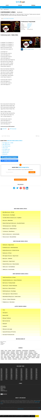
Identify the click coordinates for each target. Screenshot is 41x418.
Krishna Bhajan (32, 350)
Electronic (26, 353)
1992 (31, 375)
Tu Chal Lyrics (8, 231)
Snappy (28, 27)
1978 (1, 374)
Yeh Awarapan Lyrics (9, 225)
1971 (6, 373)
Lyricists (2, 344)
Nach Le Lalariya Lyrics (11, 234)
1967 (26, 372)
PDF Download (13, 128)
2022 (21, 379)
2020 (11, 379)
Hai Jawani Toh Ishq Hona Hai (8, 334)
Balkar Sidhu (29, 24)
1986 (1, 375)
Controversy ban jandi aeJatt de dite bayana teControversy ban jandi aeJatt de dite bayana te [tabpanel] (8, 83)
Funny (10, 354)
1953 (36, 370)
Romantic (25, 357)
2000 (31, 376)
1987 (6, 375)
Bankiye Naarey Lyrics (11, 250)
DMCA (2, 388)
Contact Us (2, 389)
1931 (6, 368)
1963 (6, 372)
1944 (31, 369)
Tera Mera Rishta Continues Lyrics (12, 217)
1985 (36, 374)
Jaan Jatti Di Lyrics (6, 144)
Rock (21, 357)
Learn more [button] (33, 415)
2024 (31, 379)
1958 (21, 371)
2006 (21, 377)
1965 (16, 372)
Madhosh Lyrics (10, 228)
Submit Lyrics (3, 386)
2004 (11, 377)
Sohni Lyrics (8, 244)
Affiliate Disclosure (4, 390)
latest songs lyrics (23, 167)
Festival (36, 353)
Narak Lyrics (7, 253)
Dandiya (8, 353)
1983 (26, 374)
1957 (16, 371)
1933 (16, 368)
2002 (1, 377)
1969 (36, 372)
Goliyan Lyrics (9, 261)
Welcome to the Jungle (7, 329)
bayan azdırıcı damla (9, 362)
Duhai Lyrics (4, 154)
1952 (31, 370)
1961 (36, 371)
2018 (1, 379)
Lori (2, 356)
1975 (26, 373)
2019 (6, 379)
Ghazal (14, 354)
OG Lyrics (9, 299)
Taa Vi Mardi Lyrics (6, 146)
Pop (28, 28)
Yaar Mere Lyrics (5, 150)
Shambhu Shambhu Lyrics (12, 280)
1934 (21, 368)
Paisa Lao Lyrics (9, 236)
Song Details (11, 18)
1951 (26, 370)
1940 (11, 369)
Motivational (13, 356)
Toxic (4, 309)
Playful (35, 356)
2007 (26, 377)
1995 (6, 376)
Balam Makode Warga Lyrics (12, 296)
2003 (6, 377)
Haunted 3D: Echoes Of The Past (9, 331)
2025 (36, 379)
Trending (33, 5)
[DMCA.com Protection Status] (4, 394)
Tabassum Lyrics (9, 214)
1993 (36, 375)
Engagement (31, 353)
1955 (6, 371)
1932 (11, 368)
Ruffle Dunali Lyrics (9, 291)
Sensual (33, 357)
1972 (11, 373)
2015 (26, 378)
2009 (36, 377)
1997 (16, 376)
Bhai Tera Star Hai (6, 320)
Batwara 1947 (5, 315)
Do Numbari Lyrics (10, 247)
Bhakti (2, 350)
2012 (11, 378)
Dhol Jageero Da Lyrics (10, 255)
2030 (21, 380)
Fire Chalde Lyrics (6, 149)
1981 (16, 374)
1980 (11, 374)
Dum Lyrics (8, 220)
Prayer (5, 357)
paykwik (15, 362)
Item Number (34, 354)
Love (5, 356)
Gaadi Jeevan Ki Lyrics (9, 277)
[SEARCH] (39, 7)
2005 (16, 377)
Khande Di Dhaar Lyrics (11, 264)
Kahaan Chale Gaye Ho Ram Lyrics (13, 223)
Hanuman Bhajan (25, 350)
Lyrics (5, 18)
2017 (36, 378)
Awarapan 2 (5, 312)
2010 (1, 378)
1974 (21, 373)
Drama (18, 353)
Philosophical (30, 356)
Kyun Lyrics (7, 258)
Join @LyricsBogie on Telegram (10, 157)
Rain (13, 357)
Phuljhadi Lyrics (8, 302)
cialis (5, 362)
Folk (2, 354)
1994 (1, 376)
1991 (26, 375)
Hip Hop (26, 354)
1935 (26, 368)
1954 (1, 371)
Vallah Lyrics (8, 269)
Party (25, 356)
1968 (31, 372)
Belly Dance (3, 353)
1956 (11, 371)
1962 (1, 372)
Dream (22, 353)
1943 (26, 369)
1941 (16, 369)
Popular (20, 5)
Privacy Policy (3, 387)
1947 (6, 370)
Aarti (6, 350)
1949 (16, 370)
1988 (11, 375)
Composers (3, 343)
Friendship (6, 354)
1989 (16, 375)
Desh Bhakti (13, 353)
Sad (29, 357)
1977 (36, 373)
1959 (26, 371)
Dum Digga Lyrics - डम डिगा (7, 142)
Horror (30, 354)
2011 (6, 378)
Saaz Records (29, 23)
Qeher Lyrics (9, 266)
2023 (26, 379)
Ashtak (10, 350)
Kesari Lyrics (9, 288)
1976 (31, 373)
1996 (11, 376)
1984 (31, 374)
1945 (36, 369)
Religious (17, 357)
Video (7, 18)
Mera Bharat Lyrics (8, 212)
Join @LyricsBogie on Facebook (10, 160)
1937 (36, 368)
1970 (1, 373)
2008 (31, 377)
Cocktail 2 (5, 326)
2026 (1, 380)
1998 (21, 376)
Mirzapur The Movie (7, 318)
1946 (1, 370)
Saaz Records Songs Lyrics (14, 140)
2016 (31, 378)
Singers (2, 342)
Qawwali (9, 357)
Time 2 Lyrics (5, 147)
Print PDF (4, 128)
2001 (36, 376)
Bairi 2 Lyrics (9, 282)
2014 (21, 378)
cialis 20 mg (2, 362)
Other (21, 356)
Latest (7, 5)
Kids (38, 354)
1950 (21, 370)
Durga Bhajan (19, 350)
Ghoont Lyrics (10, 285)
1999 (26, 376)
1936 (31, 368)
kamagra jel (19, 362)
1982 (21, 374)
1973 (16, 373)
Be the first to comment (20, 179)
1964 (11, 372)
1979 (6, 374)
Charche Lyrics (5, 152)
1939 (6, 369)
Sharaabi (37, 357)
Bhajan (14, 350)
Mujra (18, 356)
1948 (11, 370)
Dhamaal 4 (5, 323)
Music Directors (3, 341)
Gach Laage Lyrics (10, 293)
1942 (21, 369)
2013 (16, 378)
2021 (16, 379)
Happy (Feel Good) (20, 354)
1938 (1, 369)
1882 (1, 368)
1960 (31, 371)
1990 (21, 375)
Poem (38, 356)
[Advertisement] (10, 94)
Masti (9, 356)
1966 (21, 372)
